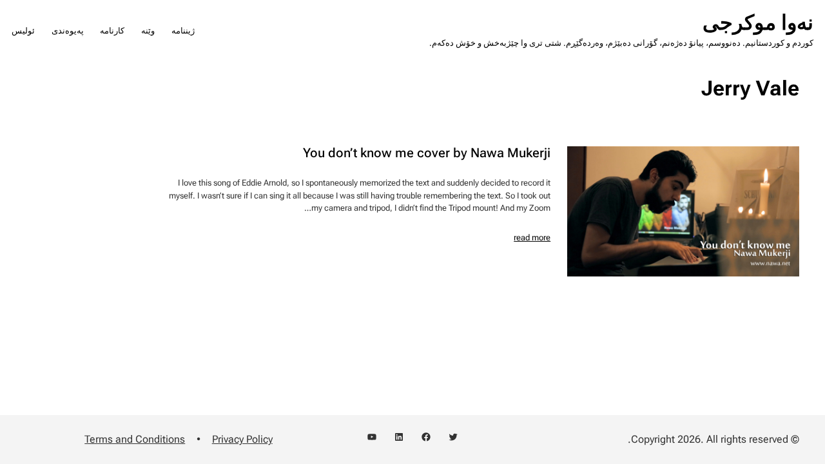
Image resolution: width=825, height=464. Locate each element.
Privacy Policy (242, 439)
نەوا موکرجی (758, 22)
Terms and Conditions (134, 439)
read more (532, 237)
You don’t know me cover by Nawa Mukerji (426, 153)
